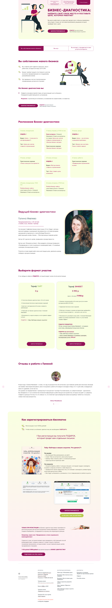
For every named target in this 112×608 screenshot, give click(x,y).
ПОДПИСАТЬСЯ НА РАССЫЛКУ (45, 599)
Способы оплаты (81, 578)
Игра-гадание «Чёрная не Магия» (63, 585)
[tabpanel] (56, 83)
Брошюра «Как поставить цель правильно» (64, 579)
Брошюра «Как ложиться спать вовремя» (65, 575)
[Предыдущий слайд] (3, 386)
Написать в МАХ (42, 576)
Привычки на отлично (43, 591)
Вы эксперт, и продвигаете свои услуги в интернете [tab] (81, 48)
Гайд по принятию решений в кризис (64, 582)
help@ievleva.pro (47, 572)
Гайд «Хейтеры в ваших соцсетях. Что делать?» (65, 589)
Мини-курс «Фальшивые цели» (65, 572)
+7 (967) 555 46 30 (48, 577)
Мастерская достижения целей (45, 583)
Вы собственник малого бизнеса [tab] (31, 48)
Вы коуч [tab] (56, 48)
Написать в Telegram (43, 574)
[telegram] (19, 573)
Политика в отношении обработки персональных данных (85, 573)
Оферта (79, 576)
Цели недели (41, 596)
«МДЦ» (43, 586)
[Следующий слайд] (108, 386)
